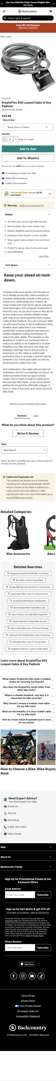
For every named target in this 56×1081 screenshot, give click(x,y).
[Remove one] (4, 139)
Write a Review (28, 433)
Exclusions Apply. (12, 920)
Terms (28, 935)
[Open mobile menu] (4, 11)
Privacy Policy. (38, 935)
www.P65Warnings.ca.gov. (19, 497)
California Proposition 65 (31, 205)
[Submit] (5, 18)
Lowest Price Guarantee (16, 183)
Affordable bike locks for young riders (30, 642)
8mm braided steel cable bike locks (30, 607)
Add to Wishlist (28, 158)
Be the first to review (12, 109)
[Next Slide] (54, 3)
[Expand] (50, 194)
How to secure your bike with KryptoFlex (30, 614)
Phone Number (13, 941)
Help (3, 847)
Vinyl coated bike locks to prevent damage (30, 628)
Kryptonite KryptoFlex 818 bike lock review (29, 573)
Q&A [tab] (36, 415)
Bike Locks (6, 36)
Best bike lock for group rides (29, 580)
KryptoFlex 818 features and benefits (29, 600)
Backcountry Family (11, 866)
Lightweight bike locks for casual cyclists (29, 594)
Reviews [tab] (22, 415)
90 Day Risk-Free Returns (16, 178)
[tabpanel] (28, 446)
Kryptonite (6, 98)
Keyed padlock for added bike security (30, 621)
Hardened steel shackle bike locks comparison (29, 635)
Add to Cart (28, 149)
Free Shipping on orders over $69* (21, 173)
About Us (6, 856)
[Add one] (16, 139)
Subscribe (43, 894)
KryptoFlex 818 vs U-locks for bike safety (29, 648)
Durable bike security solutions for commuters (29, 587)
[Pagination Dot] (24, 31)
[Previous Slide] (2, 3)
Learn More (44, 256)
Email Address (13, 888)
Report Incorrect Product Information (28, 403)
